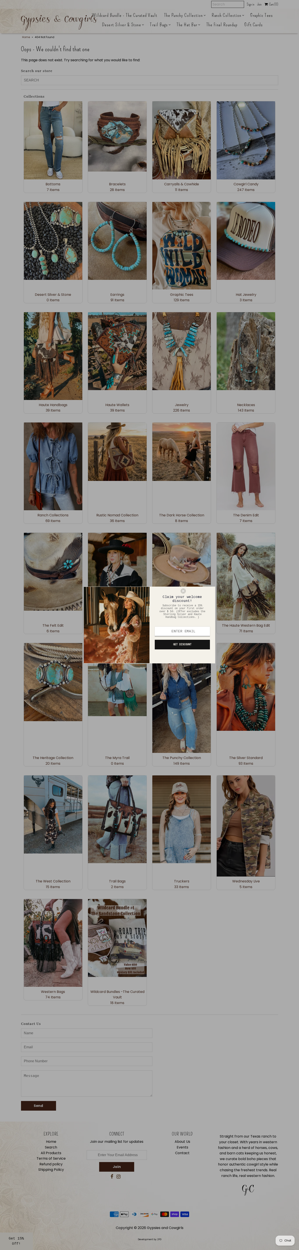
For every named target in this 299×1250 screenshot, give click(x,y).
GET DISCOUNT (182, 644)
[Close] (195, 591)
